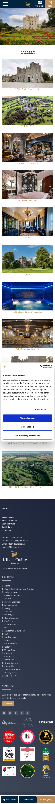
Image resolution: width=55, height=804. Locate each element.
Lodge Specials (11, 592)
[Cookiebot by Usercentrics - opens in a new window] (40, 366)
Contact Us (9, 656)
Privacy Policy (10, 672)
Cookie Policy (10, 675)
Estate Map (9, 666)
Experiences (10, 624)
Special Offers (9, 799)
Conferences (10, 621)
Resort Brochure (12, 669)
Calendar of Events (13, 595)
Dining (7, 608)
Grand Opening (11, 662)
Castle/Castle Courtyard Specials (19, 589)
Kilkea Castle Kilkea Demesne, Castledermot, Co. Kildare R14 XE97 (9, 523)
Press (7, 640)
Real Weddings (11, 617)
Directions (9, 659)
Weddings (9, 614)
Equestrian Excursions (14, 630)
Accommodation (11, 605)
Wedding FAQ (10, 637)
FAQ (6, 634)
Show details (41, 409)
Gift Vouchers (10, 643)
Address (6, 508)
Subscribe (8, 703)
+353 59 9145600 (14, 537)
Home (7, 585)
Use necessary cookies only (27, 435)
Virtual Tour (9, 650)
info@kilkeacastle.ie (16, 543)
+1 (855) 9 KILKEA (19, 540)
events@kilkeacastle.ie (12, 547)
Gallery (7, 646)
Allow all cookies (27, 418)
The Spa (8, 611)
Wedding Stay (46, 799)
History (7, 598)
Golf (6, 627)
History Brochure (12, 601)
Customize (26, 427)
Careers (8, 653)
